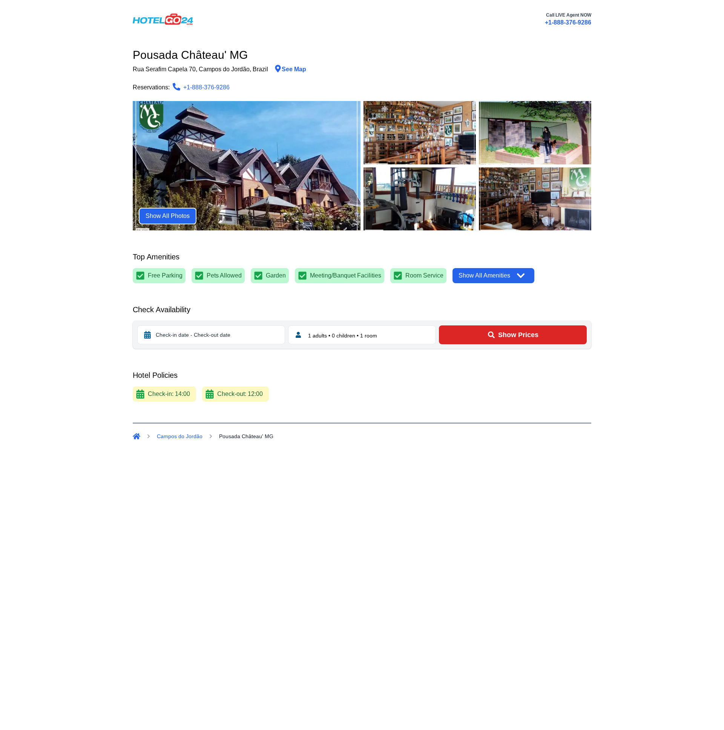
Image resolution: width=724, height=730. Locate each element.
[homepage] (163, 19)
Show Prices (518, 335)
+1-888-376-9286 (568, 22)
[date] (147, 335)
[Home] (136, 436)
